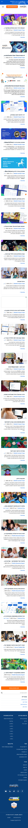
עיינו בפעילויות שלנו (8, 718)
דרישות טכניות (23, 747)
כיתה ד (11, 731)
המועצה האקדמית (22, 780)
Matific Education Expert (18, 535)
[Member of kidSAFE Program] (14, 799)
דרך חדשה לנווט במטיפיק (17, 115)
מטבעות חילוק (21, 478)
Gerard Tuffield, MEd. (19, 647)
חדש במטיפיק (24, 699)
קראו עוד (23, 37)
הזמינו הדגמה (24, 772)
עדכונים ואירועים (24, 704)
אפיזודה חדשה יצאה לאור (17, 451)
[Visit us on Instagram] (18, 791)
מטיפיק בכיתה (23, 718)
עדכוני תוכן (25, 706)
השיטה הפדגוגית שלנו (22, 754)
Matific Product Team (19, 30)
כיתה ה (11, 733)
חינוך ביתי (24, 723)
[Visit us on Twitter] (14, 791)
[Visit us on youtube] (6, 791)
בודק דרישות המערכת (22, 749)
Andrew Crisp (21, 508)
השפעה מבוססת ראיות (7, 747)
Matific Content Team (19, 57)
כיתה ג (11, 728)
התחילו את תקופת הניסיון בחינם (18, 2)
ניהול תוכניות (21, 281)
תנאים (8, 817)
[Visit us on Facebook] (22, 791)
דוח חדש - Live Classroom (16, 367)
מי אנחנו (25, 765)
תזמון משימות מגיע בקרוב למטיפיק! (15, 422)
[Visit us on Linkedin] (10, 791)
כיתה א (11, 723)
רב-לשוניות (24, 752)
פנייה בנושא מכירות (22, 775)
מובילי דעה (5, 508)
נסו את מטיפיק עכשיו (12, 6)
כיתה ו (11, 736)
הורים (25, 721)
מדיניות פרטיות (17, 817)
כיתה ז (11, 739)
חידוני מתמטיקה (23, 757)
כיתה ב (11, 726)
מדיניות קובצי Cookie (16, 820)
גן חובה (11, 721)
